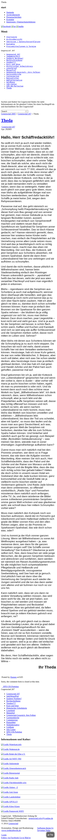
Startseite (10, 12)
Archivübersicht (13, 15)
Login (3, 835)
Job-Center (11, 84)
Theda (9, 88)
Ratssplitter (12, 78)
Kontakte (10, 19)
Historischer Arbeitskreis (19, 66)
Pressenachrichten (13, 17)
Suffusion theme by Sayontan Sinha (45, 829)
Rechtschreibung (14, 60)
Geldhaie (10, 82)
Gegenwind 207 (13, 54)
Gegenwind (13, 823)
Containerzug (12, 76)
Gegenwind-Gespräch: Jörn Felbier (23, 72)
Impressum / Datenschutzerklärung (20, 22)
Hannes (13, 677)
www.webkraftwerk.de (11, 830)
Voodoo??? (11, 62)
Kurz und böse (13, 64)
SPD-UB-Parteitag (14, 86)
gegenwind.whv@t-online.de (41, 818)
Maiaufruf (11, 70)
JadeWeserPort (13, 56)
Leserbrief (11, 68)
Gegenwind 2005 (8, 114)
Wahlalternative (14, 80)
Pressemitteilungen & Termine (21, 46)
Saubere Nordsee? (14, 58)
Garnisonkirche (13, 74)
